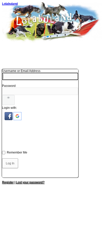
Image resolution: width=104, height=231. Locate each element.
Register (8, 182)
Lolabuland (10, 4)
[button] (9, 119)
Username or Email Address (21, 71)
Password (9, 86)
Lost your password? (30, 182)
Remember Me (17, 152)
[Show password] (8, 100)
